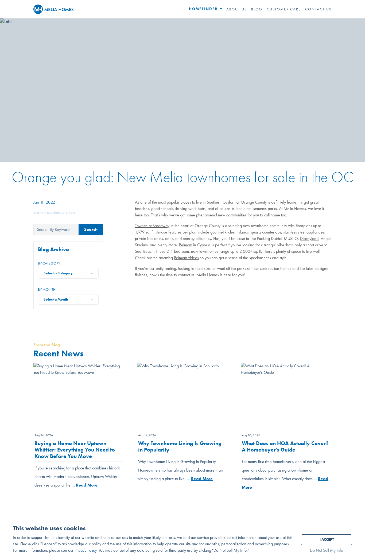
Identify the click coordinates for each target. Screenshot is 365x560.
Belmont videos (186, 257)
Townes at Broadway (152, 225)
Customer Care (284, 9)
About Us (236, 9)
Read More (87, 485)
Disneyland (309, 238)
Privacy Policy (85, 550)
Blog (256, 9)
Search (91, 229)
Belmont (185, 244)
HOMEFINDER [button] (204, 9)
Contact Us (318, 9)
